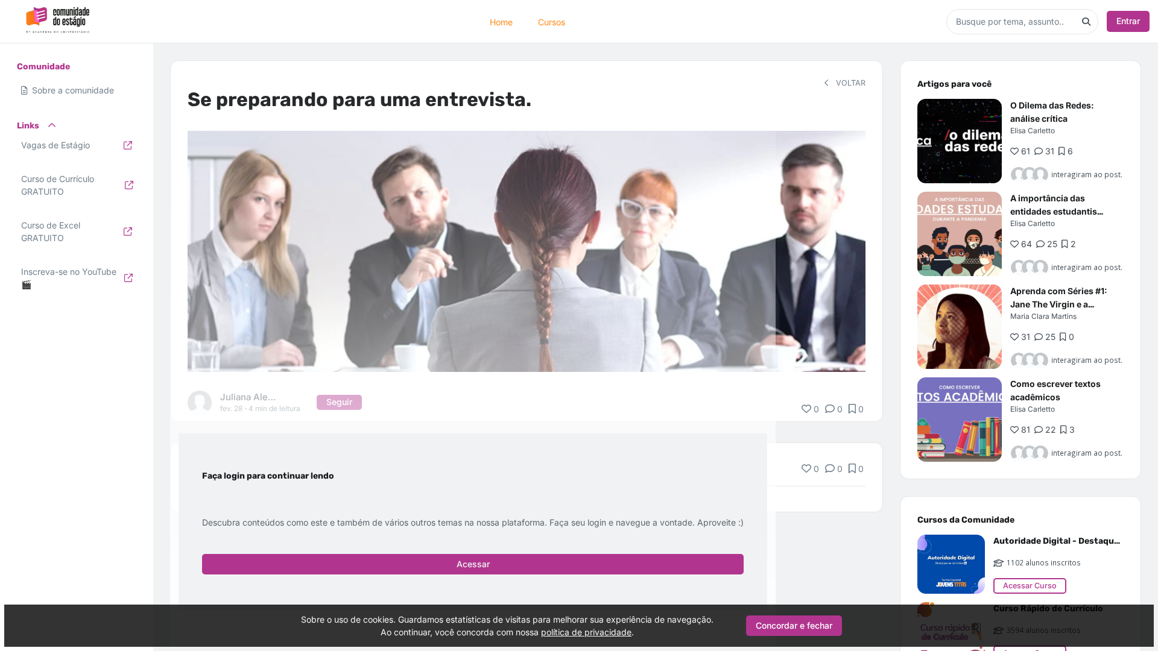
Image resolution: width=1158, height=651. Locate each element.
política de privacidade (586, 632)
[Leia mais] (959, 141)
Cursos (551, 21)
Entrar (1128, 21)
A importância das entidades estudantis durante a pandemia (1053, 211)
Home (501, 21)
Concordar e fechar (794, 625)
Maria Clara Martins (1043, 316)
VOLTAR (849, 82)
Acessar (473, 564)
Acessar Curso (1030, 585)
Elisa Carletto (1032, 130)
